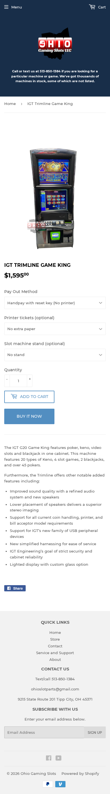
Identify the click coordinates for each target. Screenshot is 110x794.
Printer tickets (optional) (29, 317)
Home (10, 103)
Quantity (13, 369)
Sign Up (95, 732)
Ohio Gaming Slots (38, 773)
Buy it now (29, 416)
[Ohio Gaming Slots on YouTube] (58, 759)
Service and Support (55, 652)
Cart (101, 7)
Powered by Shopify (80, 773)
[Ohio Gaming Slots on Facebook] (49, 759)
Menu (16, 7)
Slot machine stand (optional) (34, 343)
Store (55, 639)
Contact (55, 646)
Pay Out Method (21, 291)
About (55, 659)
